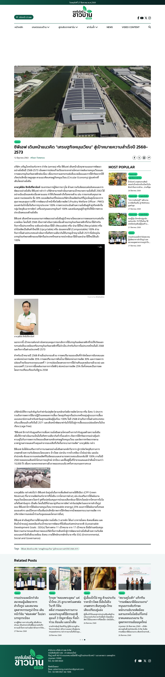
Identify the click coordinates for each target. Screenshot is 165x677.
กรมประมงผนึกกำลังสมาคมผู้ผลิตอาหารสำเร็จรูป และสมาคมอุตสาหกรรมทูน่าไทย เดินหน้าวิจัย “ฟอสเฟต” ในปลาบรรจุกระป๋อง (139, 242)
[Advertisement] (82, 48)
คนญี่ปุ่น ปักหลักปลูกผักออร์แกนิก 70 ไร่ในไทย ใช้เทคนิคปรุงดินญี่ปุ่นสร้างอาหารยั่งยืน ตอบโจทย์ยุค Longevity (138, 224)
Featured (132, 174)
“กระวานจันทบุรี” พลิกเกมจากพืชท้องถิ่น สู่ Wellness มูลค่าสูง (139, 202)
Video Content (131, 27)
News (110, 27)
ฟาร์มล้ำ (91, 27)
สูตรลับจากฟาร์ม (66, 27)
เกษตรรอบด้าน (39, 27)
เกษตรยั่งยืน (143, 196)
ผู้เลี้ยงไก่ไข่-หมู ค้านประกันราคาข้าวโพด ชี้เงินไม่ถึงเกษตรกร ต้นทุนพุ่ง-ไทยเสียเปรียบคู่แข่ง (99, 603)
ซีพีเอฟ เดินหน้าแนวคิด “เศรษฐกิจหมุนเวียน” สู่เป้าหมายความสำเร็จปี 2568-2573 (49, 548)
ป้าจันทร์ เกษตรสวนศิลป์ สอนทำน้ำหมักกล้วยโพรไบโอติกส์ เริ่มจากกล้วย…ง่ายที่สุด (139, 184)
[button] (80, 639)
